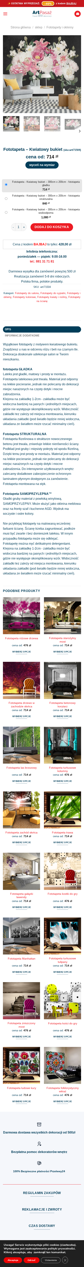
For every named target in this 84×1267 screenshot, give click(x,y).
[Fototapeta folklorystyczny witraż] (62, 1065)
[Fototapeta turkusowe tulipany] (62, 936)
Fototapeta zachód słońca (21, 832)
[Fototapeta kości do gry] (62, 1000)
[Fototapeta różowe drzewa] (21, 615)
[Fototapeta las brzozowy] (21, 745)
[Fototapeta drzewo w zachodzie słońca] (21, 680)
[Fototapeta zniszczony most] (21, 1000)
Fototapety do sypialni (52, 293)
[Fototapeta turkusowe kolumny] (62, 745)
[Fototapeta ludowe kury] (21, 1065)
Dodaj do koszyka (52, 227)
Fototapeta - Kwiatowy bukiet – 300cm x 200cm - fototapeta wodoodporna (46, 211)
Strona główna (21, 27)
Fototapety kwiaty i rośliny (52, 297)
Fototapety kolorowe (24, 297)
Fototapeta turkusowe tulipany (62, 960)
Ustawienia (51, 1260)
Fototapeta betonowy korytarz (62, 705)
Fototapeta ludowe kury (21, 1088)
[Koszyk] (77, 14)
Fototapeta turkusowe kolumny (62, 769)
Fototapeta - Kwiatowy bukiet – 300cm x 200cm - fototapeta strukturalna (46, 197)
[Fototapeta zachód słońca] (21, 809)
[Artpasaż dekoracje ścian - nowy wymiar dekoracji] (42, 14)
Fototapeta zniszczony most (21, 1025)
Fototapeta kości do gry (62, 1023)
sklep (38, 27)
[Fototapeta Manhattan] (21, 936)
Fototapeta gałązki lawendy (21, 895)
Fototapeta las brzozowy (21, 767)
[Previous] (9, 74)
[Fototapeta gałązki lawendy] (21, 871)
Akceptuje (13, 1260)
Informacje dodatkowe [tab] (22, 335)
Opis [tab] (8, 329)
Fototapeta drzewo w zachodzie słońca (22, 705)
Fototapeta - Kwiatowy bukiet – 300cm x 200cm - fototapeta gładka (46, 183)
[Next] (74, 74)
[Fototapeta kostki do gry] (62, 871)
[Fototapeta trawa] (62, 809)
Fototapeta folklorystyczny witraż (62, 1090)
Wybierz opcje (21, 652)
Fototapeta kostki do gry (63, 893)
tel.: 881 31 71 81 (42, 261)
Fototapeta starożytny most (62, 640)
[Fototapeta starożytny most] (62, 615)
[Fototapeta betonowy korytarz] (62, 680)
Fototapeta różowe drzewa (21, 638)
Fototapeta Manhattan (21, 958)
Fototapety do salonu (27, 293)
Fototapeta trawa (62, 832)
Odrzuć (32, 1260)
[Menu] (5, 13)
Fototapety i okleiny (59, 27)
